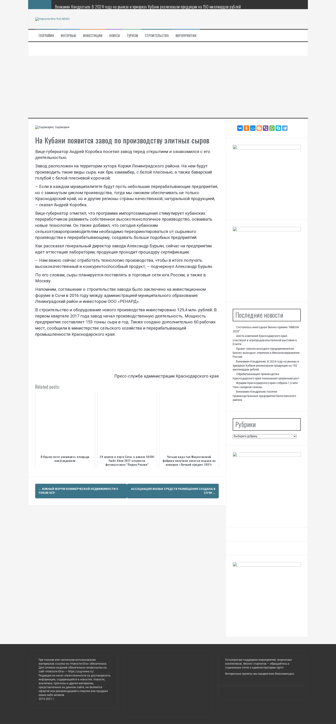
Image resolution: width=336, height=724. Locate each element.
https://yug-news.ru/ (81, 671)
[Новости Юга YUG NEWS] (52, 19)
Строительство (157, 35)
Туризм (132, 35)
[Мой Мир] (253, 128)
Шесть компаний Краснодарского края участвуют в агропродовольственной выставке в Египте (265, 340)
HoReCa (114, 35)
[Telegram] (285, 128)
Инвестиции (92, 35)
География (46, 35)
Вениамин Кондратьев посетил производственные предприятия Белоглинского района (264, 396)
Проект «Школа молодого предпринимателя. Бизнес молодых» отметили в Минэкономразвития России (266, 353)
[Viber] (265, 128)
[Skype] (278, 128)
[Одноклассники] (246, 128)
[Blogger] (259, 128)
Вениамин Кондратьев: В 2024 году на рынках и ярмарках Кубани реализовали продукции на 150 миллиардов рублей (148, 7)
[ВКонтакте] (240, 128)
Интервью (68, 35)
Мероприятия (186, 35)
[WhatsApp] (272, 128)
